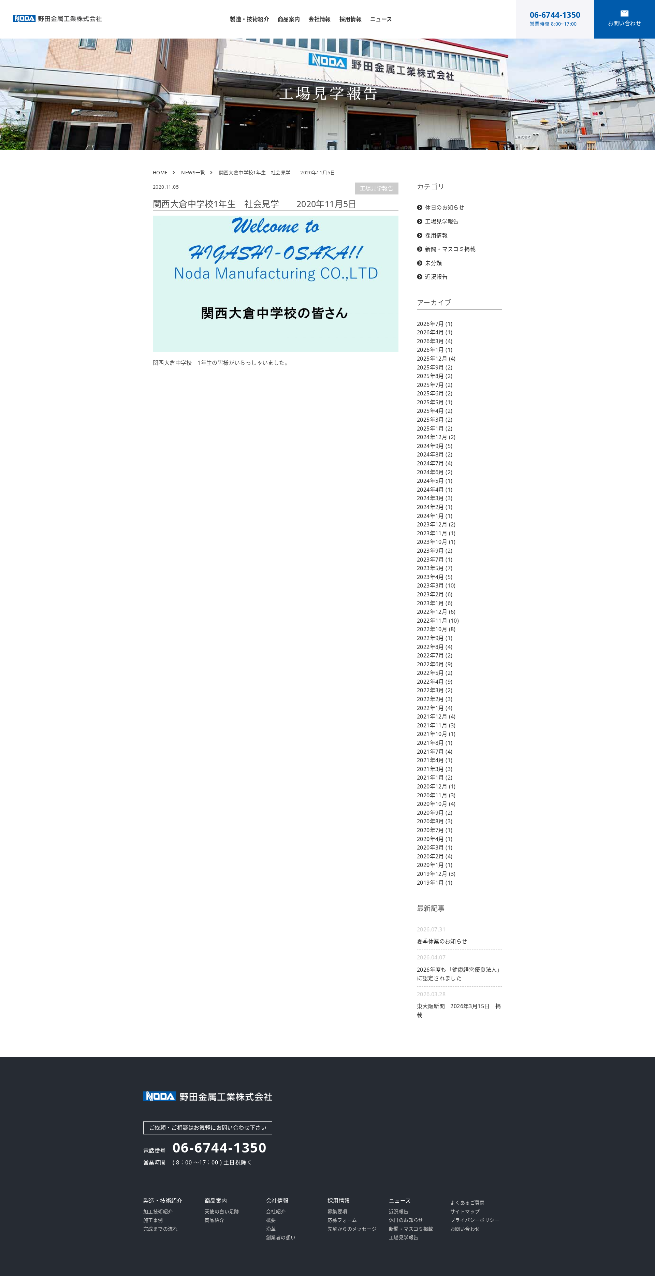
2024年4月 (434, 489)
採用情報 (436, 235)
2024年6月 (434, 472)
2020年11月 (436, 795)
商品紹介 (214, 1220)
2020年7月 (434, 830)
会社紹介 (276, 1211)
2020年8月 (434, 821)
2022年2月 (434, 699)
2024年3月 (434, 498)
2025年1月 (434, 428)
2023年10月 (436, 542)
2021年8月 (434, 742)
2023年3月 (436, 585)
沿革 (271, 1229)
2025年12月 (436, 358)
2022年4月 (434, 681)
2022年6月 (434, 664)
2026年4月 (434, 332)
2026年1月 (434, 349)
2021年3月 (434, 769)
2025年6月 (434, 393)
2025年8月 (434, 376)
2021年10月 (436, 734)
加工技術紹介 (158, 1211)
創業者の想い (280, 1237)
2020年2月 (434, 856)
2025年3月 (434, 419)
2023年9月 (434, 550)
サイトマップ (465, 1211)
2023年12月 (436, 524)
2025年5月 (434, 402)
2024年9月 (434, 446)
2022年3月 (434, 690)
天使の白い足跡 (222, 1211)
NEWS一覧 (193, 172)
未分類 (433, 263)
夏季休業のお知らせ (442, 941)
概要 (271, 1220)
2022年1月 (434, 708)
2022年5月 (434, 673)
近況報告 (436, 276)
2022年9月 (434, 638)
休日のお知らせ (444, 207)
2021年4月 (434, 760)
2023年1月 (434, 603)
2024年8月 (434, 454)
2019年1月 (434, 882)
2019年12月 (436, 874)
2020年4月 (434, 839)
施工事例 (153, 1220)
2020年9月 (434, 812)
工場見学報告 (376, 188)
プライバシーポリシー (474, 1220)
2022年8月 (434, 647)
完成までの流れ (160, 1229)
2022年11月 (438, 620)
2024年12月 (436, 437)
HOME (160, 172)
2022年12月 (436, 611)
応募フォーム (342, 1220)
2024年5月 (434, 480)
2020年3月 (434, 847)
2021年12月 (436, 716)
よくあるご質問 (467, 1202)
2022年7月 (434, 655)
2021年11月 (436, 725)
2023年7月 (434, 559)
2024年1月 (434, 516)
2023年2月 (434, 594)
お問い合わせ (465, 1229)
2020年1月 (434, 865)
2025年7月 (434, 385)
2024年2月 (434, 507)
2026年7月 (434, 324)
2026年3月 (434, 341)
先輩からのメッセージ (352, 1229)
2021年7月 (434, 751)
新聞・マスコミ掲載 (450, 249)
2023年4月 (434, 577)
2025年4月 (434, 411)
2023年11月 (436, 533)
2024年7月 (434, 463)
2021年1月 (434, 777)
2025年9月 (434, 367)
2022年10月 (436, 629)
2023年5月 (434, 568)
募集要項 (337, 1211)
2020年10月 (436, 804)
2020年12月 (436, 786)
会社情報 (319, 19)
